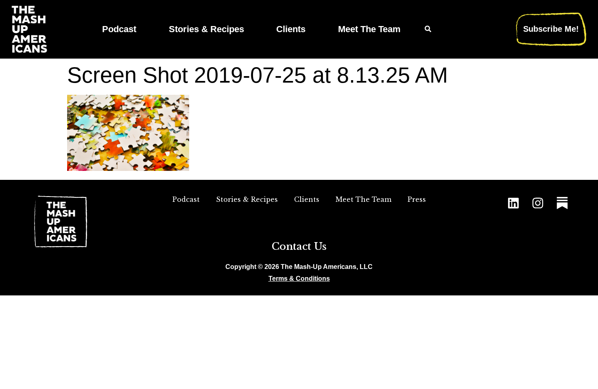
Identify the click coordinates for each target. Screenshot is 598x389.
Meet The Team (369, 29)
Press (417, 199)
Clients (291, 29)
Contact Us (299, 246)
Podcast (119, 29)
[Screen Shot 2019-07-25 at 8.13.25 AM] (128, 168)
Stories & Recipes (206, 29)
